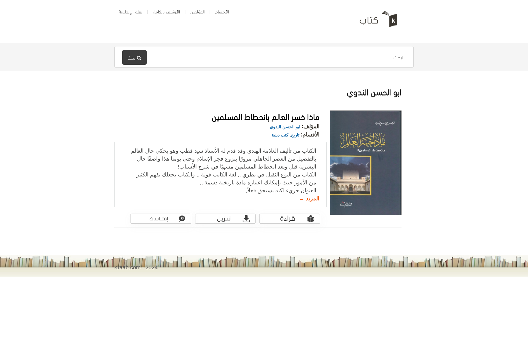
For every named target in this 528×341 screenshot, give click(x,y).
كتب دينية (280, 134)
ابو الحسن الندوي (285, 126)
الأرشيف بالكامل (166, 11)
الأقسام (222, 11)
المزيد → (309, 198)
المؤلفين (197, 11)
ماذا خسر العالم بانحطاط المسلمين (266, 116)
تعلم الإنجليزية (130, 11)
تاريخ (295, 134)
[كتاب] (374, 21)
